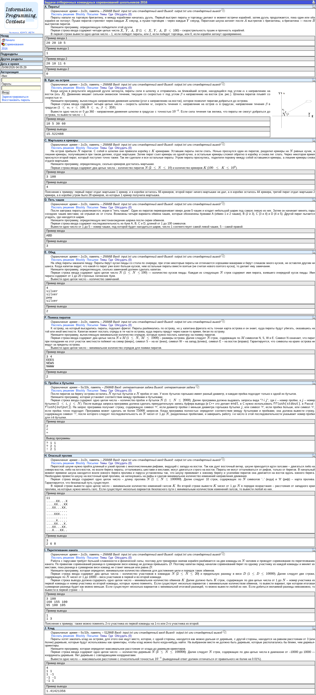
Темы (103, 14)
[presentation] (126, 20)
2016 (5, 48)
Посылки (92, 14)
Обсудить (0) (123, 14)
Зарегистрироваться (15, 96)
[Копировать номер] (223, 10)
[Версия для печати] (314, 2)
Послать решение (62, 14)
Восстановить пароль (16, 100)
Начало (10, 40)
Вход (5, 92)
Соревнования (14, 44)
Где (111, 14)
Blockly (80, 14)
